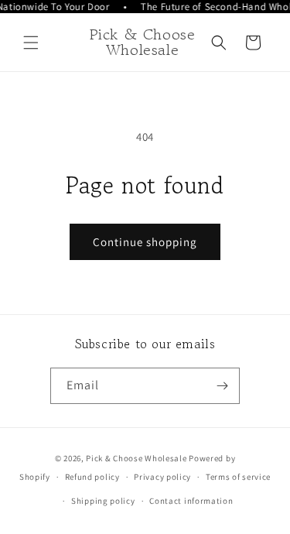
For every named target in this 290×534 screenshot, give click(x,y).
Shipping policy (103, 500)
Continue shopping (145, 241)
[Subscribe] (222, 386)
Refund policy (92, 476)
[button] (31, 43)
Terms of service (238, 476)
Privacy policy (162, 476)
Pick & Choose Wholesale (136, 458)
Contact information (191, 500)
